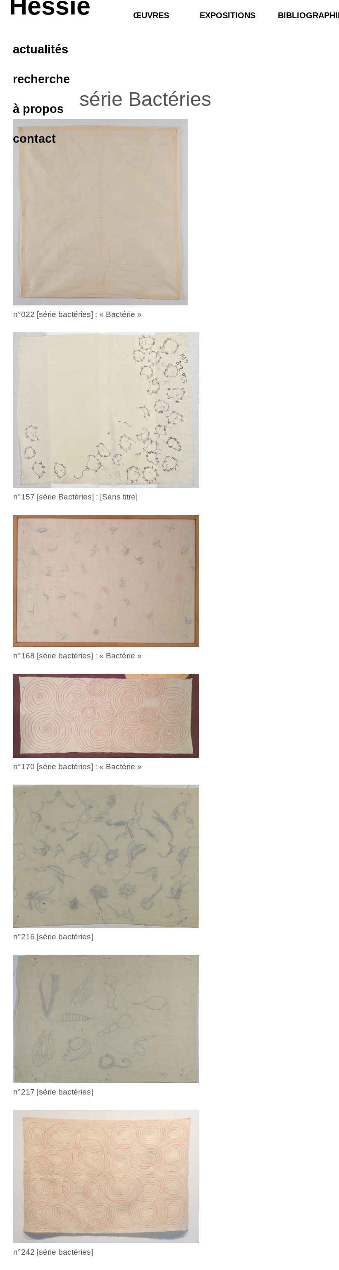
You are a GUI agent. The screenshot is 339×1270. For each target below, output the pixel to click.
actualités (40, 49)
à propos (38, 109)
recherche (41, 79)
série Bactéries (145, 99)
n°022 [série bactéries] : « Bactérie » (77, 314)
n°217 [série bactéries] (53, 1092)
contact (34, 139)
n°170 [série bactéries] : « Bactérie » (77, 766)
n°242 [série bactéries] (53, 1252)
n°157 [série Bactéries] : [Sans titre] (75, 496)
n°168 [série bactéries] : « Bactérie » (77, 655)
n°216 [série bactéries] (53, 936)
